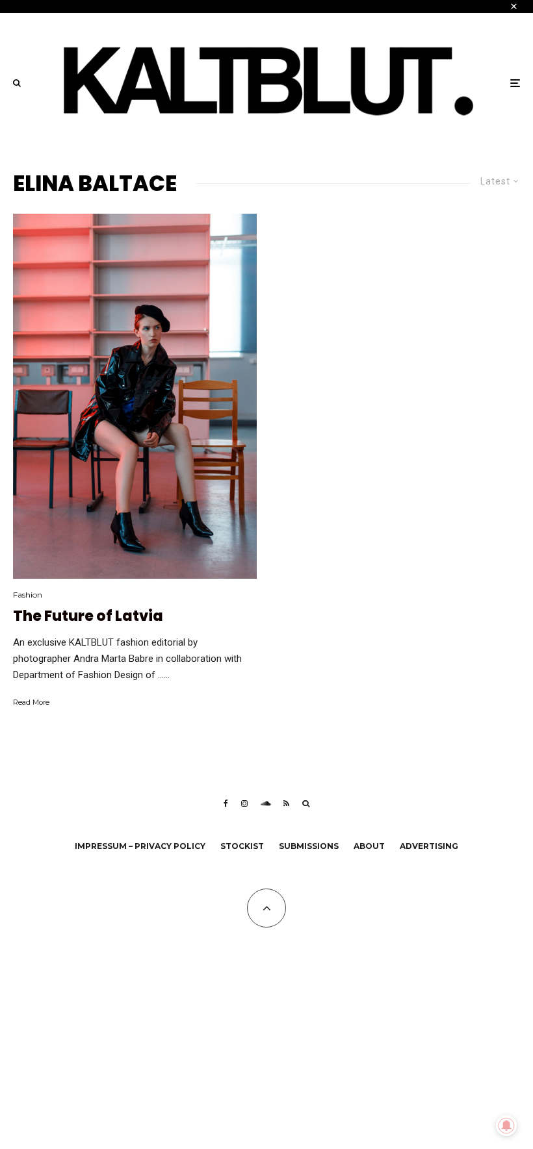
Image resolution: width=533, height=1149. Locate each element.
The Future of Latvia (88, 616)
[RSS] (286, 803)
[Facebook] (226, 803)
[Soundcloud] (265, 803)
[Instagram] (244, 803)
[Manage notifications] (506, 1125)
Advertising (429, 846)
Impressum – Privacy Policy (140, 846)
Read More (31, 702)
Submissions (309, 846)
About (369, 846)
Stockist (242, 846)
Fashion (27, 595)
